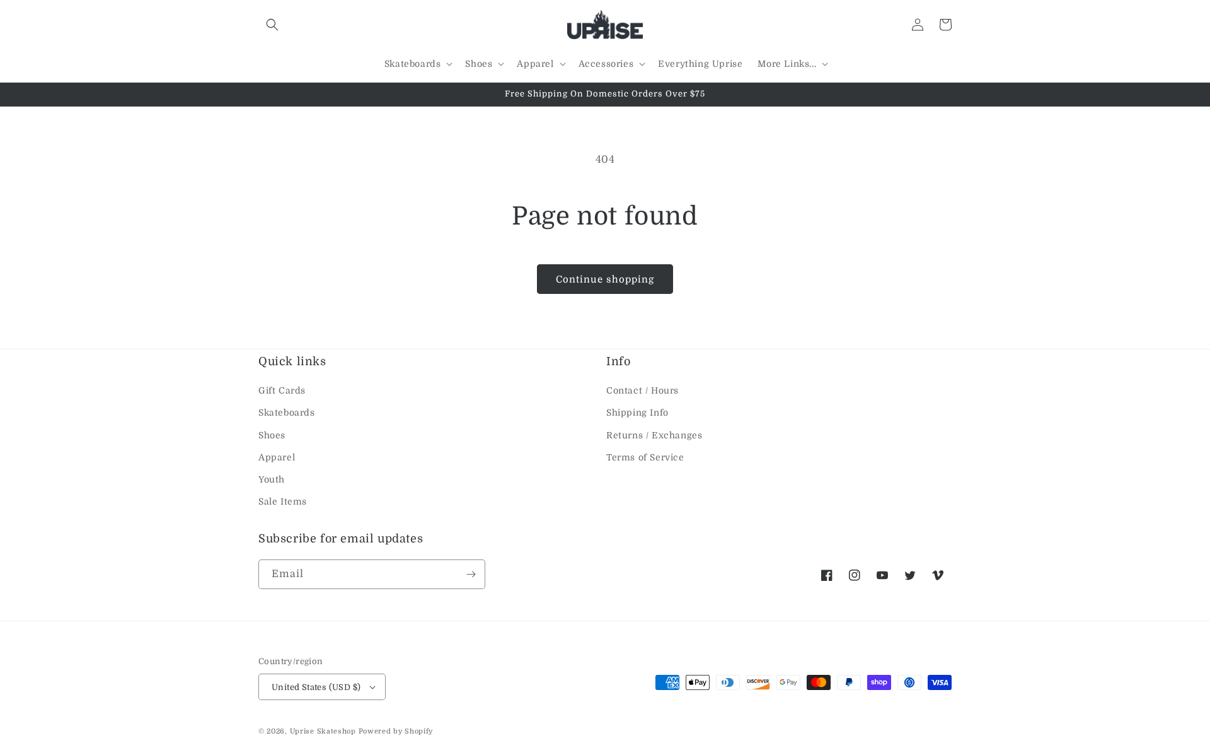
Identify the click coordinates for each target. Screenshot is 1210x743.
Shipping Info (637, 412)
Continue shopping (605, 279)
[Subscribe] (471, 574)
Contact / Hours (642, 390)
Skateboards (286, 412)
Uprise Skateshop (323, 731)
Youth (271, 479)
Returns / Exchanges (654, 435)
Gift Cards (282, 390)
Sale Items (282, 501)
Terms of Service (645, 457)
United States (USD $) (316, 687)
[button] (272, 24)
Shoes (271, 435)
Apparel (276, 457)
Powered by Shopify (396, 731)
